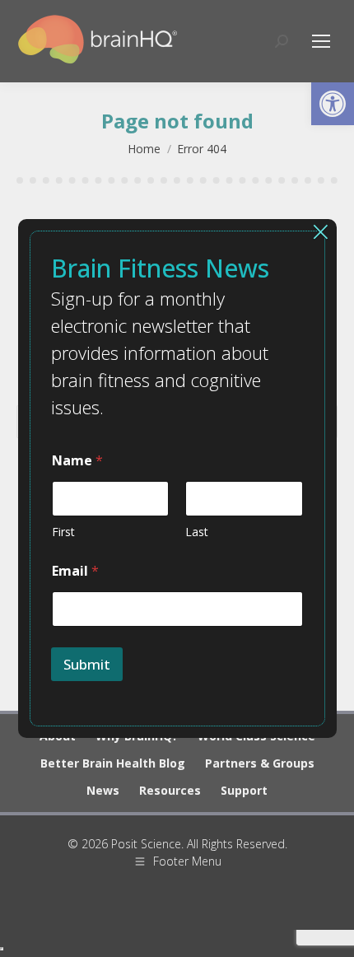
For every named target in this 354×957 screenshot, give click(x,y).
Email (75, 571)
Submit (86, 664)
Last (196, 532)
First (63, 532)
